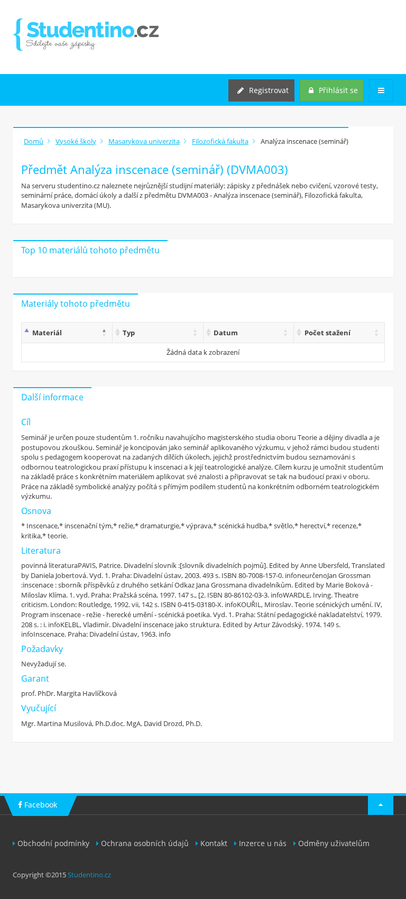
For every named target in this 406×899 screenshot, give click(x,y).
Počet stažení (327, 332)
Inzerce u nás (263, 843)
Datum (226, 332)
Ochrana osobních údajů (145, 843)
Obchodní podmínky (53, 843)
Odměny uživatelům (334, 843)
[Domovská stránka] (86, 35)
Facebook (39, 805)
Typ (129, 332)
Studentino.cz (89, 874)
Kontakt (213, 843)
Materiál (47, 332)
